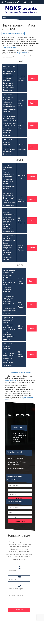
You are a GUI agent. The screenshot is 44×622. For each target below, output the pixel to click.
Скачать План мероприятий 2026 (13, 33)
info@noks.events (9, 2)
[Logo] (21, 9)
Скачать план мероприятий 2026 (20, 372)
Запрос (32, 78)
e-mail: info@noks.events (16, 468)
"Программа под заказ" (9, 47)
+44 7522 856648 (25, 2)
